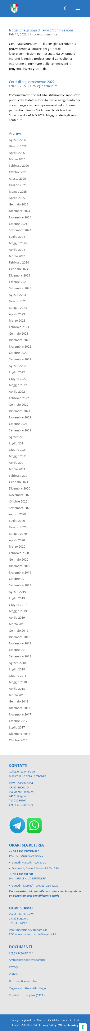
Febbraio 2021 (19, 476)
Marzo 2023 (17, 320)
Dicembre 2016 (19, 734)
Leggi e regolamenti (21, 953)
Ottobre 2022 (18, 353)
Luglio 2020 (17, 521)
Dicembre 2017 (19, 708)
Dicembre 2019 (19, 566)
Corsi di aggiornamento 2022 (32, 81)
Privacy (13, 967)
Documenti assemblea (23, 981)
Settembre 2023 (20, 288)
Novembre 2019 (20, 572)
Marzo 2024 (17, 256)
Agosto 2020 (17, 514)
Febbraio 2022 (19, 398)
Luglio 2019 (17, 598)
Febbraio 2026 (19, 166)
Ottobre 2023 (18, 282)
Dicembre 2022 (19, 340)
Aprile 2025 (17, 198)
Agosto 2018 (17, 663)
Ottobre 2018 (18, 650)
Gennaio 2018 (18, 701)
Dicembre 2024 (19, 211)
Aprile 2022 (17, 391)
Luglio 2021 (17, 443)
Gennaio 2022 (18, 404)
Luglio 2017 (17, 727)
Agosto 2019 (17, 592)
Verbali (13, 974)
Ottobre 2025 (18, 172)
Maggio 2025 (18, 191)
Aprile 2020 (17, 540)
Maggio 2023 (18, 308)
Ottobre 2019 (18, 579)
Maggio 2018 (18, 682)
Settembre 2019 (20, 585)
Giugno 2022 (18, 379)
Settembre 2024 (20, 230)
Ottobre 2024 (18, 224)
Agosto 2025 (17, 178)
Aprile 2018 (17, 689)
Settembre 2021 (20, 430)
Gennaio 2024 (18, 269)
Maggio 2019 (18, 611)
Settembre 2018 (20, 656)
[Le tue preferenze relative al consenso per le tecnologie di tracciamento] (83, 1027)
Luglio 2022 (17, 372)
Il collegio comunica (44, 34)
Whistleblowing (68, 1025)
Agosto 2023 (17, 295)
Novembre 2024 (20, 217)
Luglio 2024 (17, 237)
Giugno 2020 (18, 527)
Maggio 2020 (18, 534)
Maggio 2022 (18, 385)
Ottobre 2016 (18, 740)
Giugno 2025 (18, 185)
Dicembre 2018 (19, 637)
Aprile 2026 (17, 153)
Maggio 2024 (18, 243)
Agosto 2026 (17, 140)
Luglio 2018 (17, 669)
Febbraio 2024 (19, 262)
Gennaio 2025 (18, 204)
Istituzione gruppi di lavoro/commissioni (41, 30)
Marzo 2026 (17, 159)
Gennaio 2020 (18, 559)
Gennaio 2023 (18, 333)
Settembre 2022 (20, 359)
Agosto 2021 (17, 437)
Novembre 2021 (20, 417)
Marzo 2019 (17, 624)
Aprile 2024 (17, 250)
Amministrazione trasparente (27, 960)
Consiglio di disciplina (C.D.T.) (27, 995)
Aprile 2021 (17, 463)
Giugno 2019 (18, 605)
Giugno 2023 (18, 301)
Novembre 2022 (20, 346)
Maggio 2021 (18, 456)
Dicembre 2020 (19, 488)
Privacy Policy (47, 1025)
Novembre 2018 (20, 643)
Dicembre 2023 (19, 275)
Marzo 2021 (17, 469)
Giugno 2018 (18, 676)
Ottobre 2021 (18, 424)
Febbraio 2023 (19, 327)
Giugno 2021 (18, 450)
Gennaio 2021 (18, 482)
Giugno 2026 (18, 146)
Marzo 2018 (17, 695)
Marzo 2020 (17, 546)
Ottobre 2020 (18, 501)
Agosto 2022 (17, 366)
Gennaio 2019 (18, 630)
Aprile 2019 (17, 617)
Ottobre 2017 (18, 721)
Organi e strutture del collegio (27, 988)
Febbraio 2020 (19, 553)
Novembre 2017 (20, 714)
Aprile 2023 (17, 314)
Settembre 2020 (20, 508)
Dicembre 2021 (19, 411)
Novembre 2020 (20, 495)
